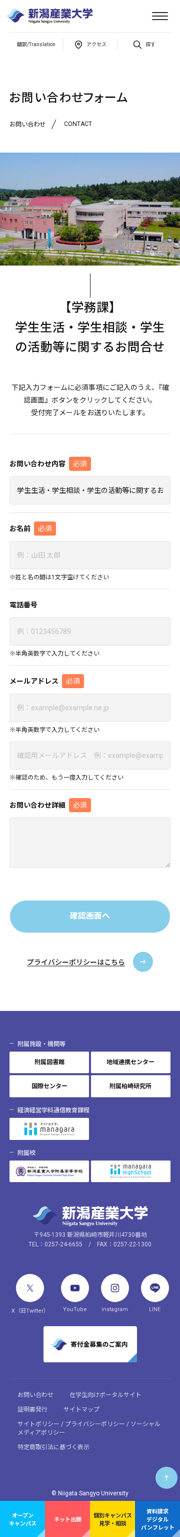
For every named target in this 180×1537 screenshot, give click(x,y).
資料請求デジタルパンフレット (157, 1519)
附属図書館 (49, 1062)
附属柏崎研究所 (131, 1086)
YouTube (75, 1309)
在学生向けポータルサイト (106, 1394)
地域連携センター (130, 1062)
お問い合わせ (36, 1394)
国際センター (50, 1086)
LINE (154, 1309)
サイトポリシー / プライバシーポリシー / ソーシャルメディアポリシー (89, 1428)
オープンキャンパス (22, 1519)
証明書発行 (33, 1409)
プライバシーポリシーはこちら (76, 962)
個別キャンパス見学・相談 (113, 1519)
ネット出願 (68, 1519)
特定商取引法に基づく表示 (54, 1447)
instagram (115, 1309)
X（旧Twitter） (30, 1311)
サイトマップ (82, 1409)
